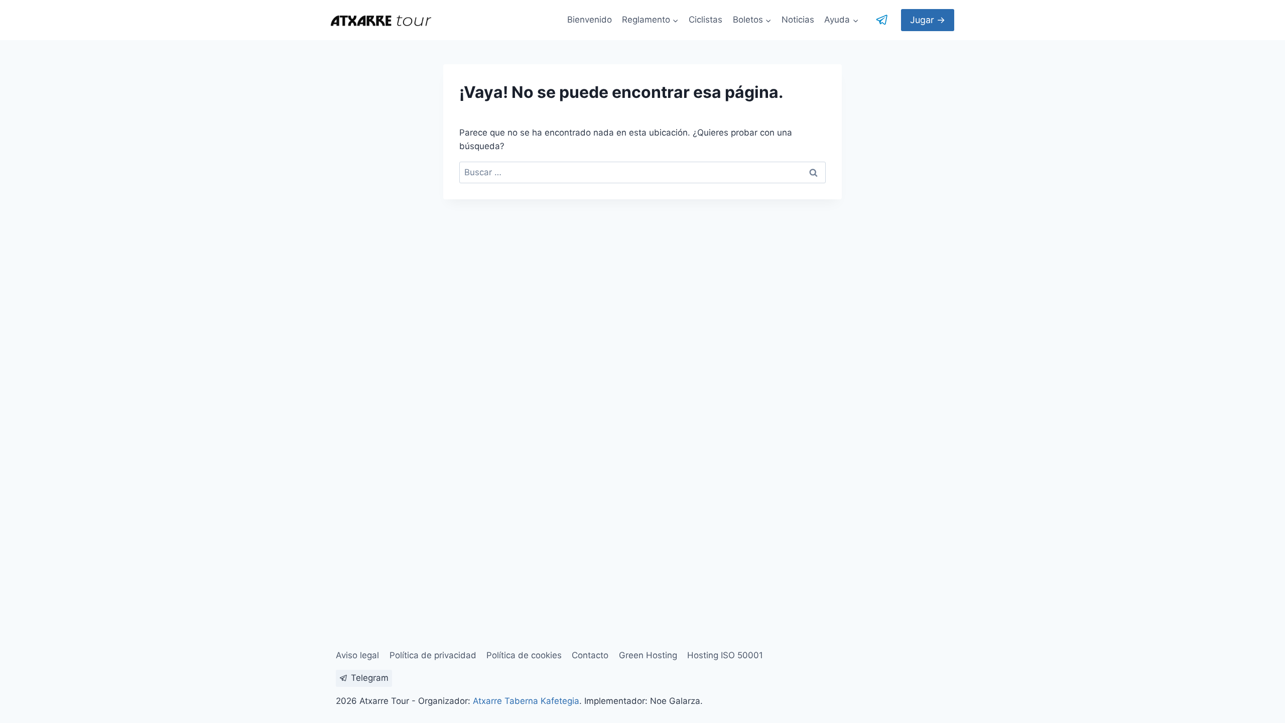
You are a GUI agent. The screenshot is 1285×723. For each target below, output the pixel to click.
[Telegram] (882, 20)
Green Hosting (648, 655)
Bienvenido (589, 20)
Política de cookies (524, 655)
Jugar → (927, 20)
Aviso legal (357, 655)
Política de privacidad (433, 655)
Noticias (798, 20)
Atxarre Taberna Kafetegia (526, 701)
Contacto (590, 655)
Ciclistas (705, 20)
